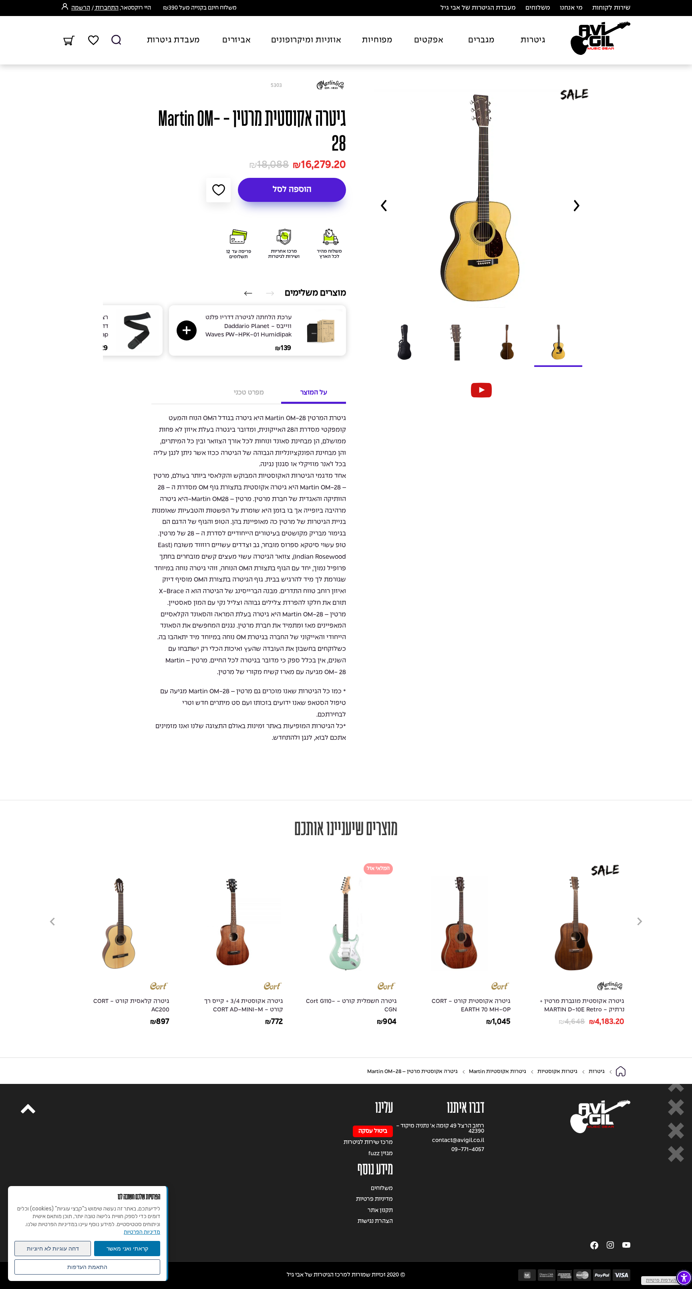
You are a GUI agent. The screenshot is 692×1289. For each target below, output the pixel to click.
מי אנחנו (571, 8)
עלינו (384, 1108)
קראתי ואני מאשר (127, 1248)
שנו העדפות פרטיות (664, 1281)
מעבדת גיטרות (173, 40)
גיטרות (533, 40)
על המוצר (313, 393)
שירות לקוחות (611, 8)
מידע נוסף (375, 1169)
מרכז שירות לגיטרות (368, 1142)
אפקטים (429, 40)
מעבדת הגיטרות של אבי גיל (478, 8)
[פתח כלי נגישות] (684, 1278)
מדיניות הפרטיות (142, 1232)
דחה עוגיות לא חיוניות (53, 1248)
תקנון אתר (380, 1210)
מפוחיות (377, 40)
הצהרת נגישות (375, 1221)
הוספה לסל (292, 189)
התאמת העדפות (87, 1267)
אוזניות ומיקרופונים (306, 40)
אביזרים (236, 40)
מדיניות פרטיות (374, 1199)
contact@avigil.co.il (458, 1140)
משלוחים (537, 8)
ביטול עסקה (372, 1131)
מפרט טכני (249, 393)
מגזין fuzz (380, 1153)
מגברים (481, 40)
